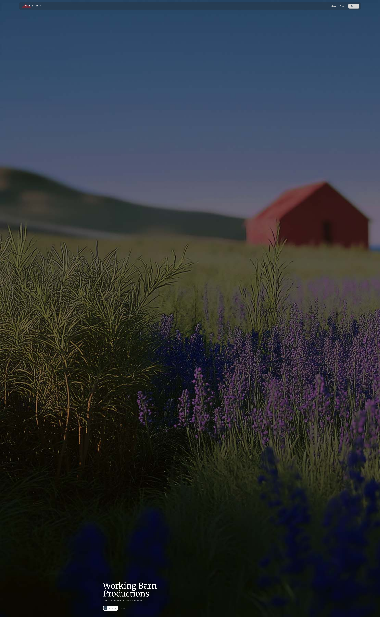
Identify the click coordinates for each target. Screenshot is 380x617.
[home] (31, 6)
